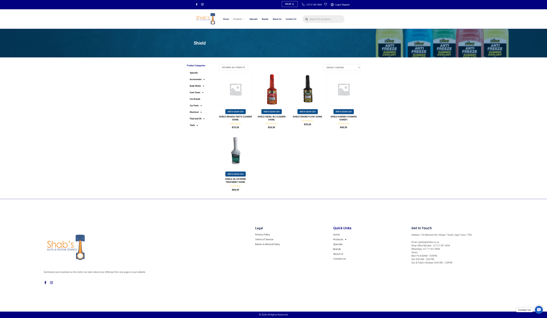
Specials (253, 19)
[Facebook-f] (45, 282)
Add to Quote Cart (235, 111)
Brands (265, 19)
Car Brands (195, 99)
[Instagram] (202, 5)
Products (237, 19)
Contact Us (291, 19)
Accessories (196, 79)
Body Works (195, 86)
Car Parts (194, 105)
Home (226, 19)
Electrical (194, 112)
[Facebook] (196, 5)
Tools (192, 125)
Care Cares (195, 92)
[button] (539, 310)
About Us (277, 19)
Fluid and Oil (195, 118)
